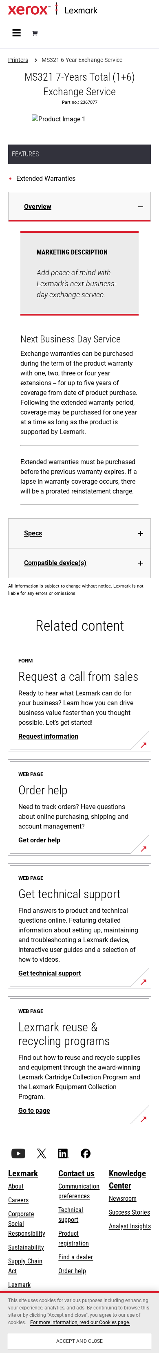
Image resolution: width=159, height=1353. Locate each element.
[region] (79, 1322)
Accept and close (79, 1341)
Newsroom (123, 1198)
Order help (72, 1271)
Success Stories (129, 1212)
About (16, 1186)
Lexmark (23, 1173)
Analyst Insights (130, 1226)
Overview (37, 207)
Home (103, 10)
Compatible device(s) (55, 563)
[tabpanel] (79, 369)
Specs (33, 533)
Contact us (76, 1173)
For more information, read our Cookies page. (80, 1322)
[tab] (79, 206)
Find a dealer (75, 1257)
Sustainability (26, 1247)
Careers (18, 1200)
